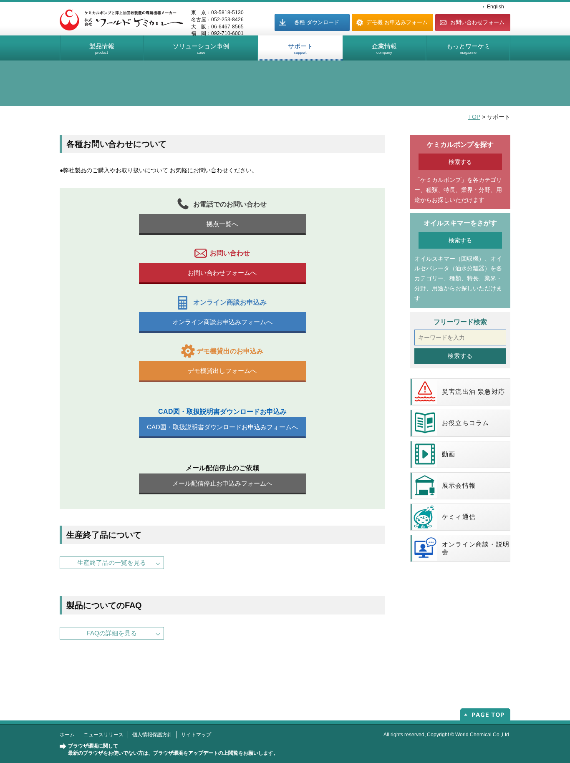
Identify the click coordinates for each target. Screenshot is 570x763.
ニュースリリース (103, 735)
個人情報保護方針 (152, 735)
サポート (300, 49)
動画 (448, 454)
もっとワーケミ (468, 49)
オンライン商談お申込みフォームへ (222, 321)
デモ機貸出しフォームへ (222, 370)
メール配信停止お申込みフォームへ (222, 483)
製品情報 (101, 49)
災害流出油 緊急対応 (473, 391)
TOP (474, 116)
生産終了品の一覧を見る (111, 562)
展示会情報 (459, 485)
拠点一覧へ (222, 223)
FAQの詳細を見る (112, 633)
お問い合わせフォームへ (222, 272)
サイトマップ (196, 735)
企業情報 (384, 49)
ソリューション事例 (201, 49)
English (495, 7)
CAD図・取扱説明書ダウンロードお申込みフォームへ (222, 427)
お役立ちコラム (465, 422)
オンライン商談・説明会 (475, 548)
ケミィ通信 (459, 516)
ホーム (67, 735)
